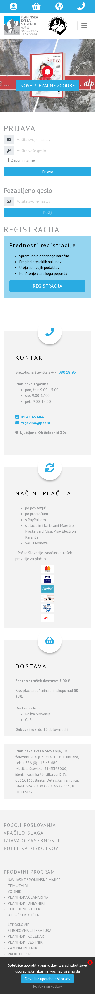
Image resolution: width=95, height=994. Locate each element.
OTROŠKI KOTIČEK (23, 914)
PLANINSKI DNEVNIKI (26, 903)
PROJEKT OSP (19, 953)
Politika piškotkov (31, 848)
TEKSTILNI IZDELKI (25, 908)
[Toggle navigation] (84, 25)
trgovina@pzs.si (34, 422)
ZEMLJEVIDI (18, 885)
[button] (7, 75)
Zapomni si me (23, 160)
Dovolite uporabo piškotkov (47, 978)
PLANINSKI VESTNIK (25, 942)
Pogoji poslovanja (30, 825)
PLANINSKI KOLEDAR (26, 936)
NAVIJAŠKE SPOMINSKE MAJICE (34, 879)
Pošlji (47, 212)
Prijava (47, 171)
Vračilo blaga (24, 833)
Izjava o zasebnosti (32, 840)
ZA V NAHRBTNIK (22, 947)
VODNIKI (15, 891)
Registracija (47, 286)
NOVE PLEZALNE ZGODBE (47, 85)
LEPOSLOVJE (18, 924)
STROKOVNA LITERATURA (29, 930)
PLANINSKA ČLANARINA (28, 897)
